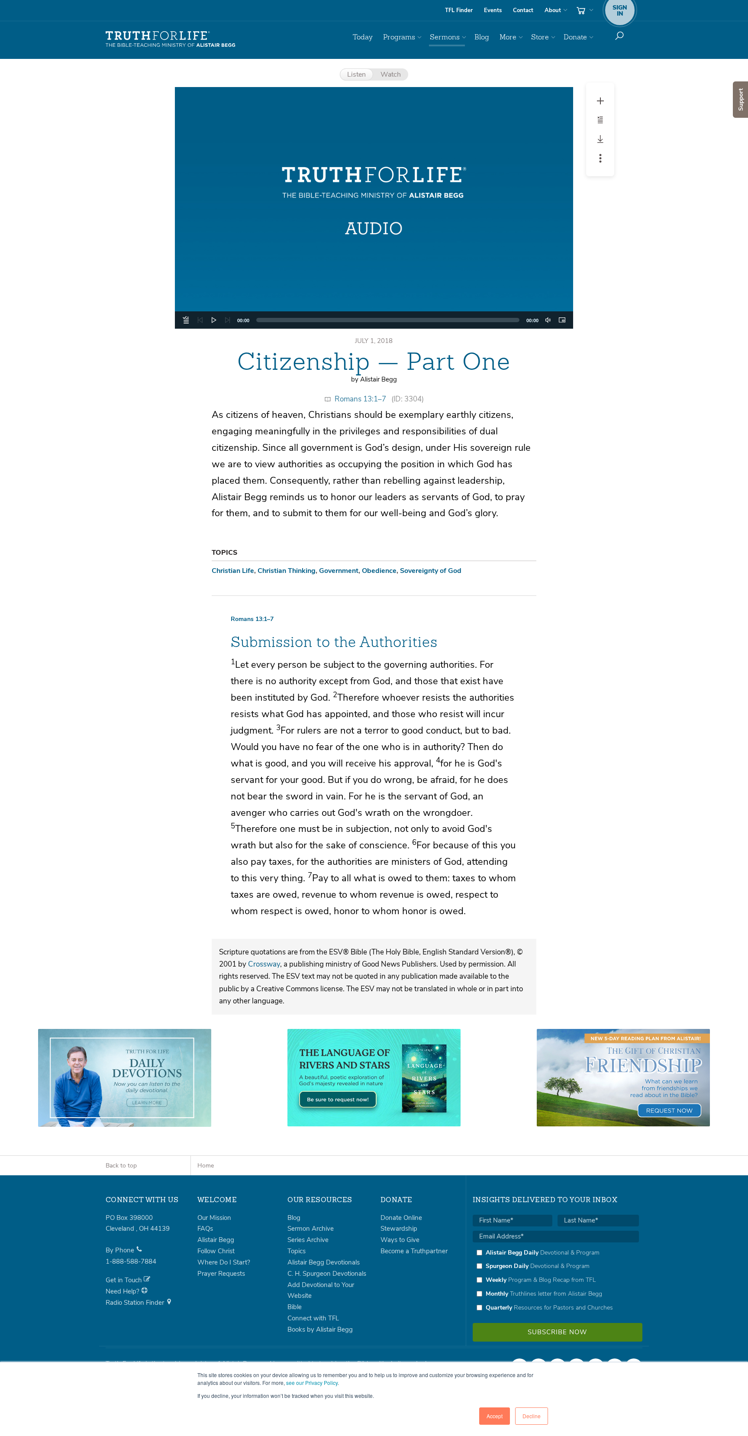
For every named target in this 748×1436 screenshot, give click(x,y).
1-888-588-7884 (131, 1261)
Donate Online (401, 1217)
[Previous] (200, 320)
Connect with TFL (313, 1318)
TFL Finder (459, 10)
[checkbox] (556, 1280)
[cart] (583, 10)
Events (493, 10)
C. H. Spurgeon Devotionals (326, 1273)
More (508, 37)
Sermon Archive (310, 1228)
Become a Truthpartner (414, 1251)
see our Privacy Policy (312, 1382)
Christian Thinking (287, 571)
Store (540, 37)
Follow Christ (216, 1251)
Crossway (264, 964)
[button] (374, 208)
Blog (481, 37)
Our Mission (214, 1217)
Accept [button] (495, 1416)
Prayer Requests (221, 1273)
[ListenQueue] (186, 320)
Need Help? (123, 1291)
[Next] (227, 320)
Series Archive (308, 1239)
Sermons (445, 37)
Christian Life (233, 571)
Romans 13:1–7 (360, 399)
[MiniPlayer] (562, 320)
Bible (294, 1307)
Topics (296, 1251)
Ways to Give (399, 1239)
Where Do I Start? (223, 1262)
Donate (575, 37)
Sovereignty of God (430, 571)
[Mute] (548, 320)
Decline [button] (531, 1416)
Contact (523, 10)
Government (338, 571)
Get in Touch (125, 1280)
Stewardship (398, 1228)
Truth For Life (170, 39)
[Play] (214, 320)
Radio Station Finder (136, 1302)
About (553, 10)
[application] (374, 320)
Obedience (379, 571)
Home (205, 1165)
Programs (399, 37)
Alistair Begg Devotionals (323, 1262)
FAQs (205, 1228)
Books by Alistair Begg (320, 1329)
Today (363, 37)
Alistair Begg (215, 1239)
